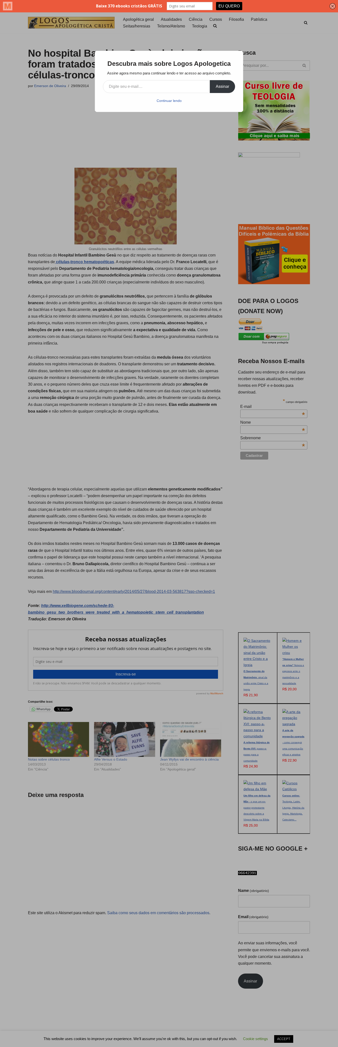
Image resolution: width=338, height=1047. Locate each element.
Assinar (222, 86)
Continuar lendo (169, 101)
